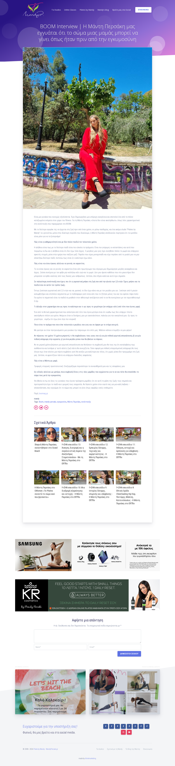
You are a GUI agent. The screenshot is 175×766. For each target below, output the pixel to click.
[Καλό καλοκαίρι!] (50, 691)
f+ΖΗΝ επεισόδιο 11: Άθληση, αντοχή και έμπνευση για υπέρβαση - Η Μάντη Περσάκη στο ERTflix (127, 451)
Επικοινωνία (147, 749)
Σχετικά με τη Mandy (114, 749)
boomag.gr (43, 393)
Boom (41, 402)
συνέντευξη (86, 402)
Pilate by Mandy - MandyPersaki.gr (46, 749)
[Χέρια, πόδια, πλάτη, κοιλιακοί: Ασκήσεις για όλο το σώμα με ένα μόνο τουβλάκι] (124, 691)
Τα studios (100, 749)
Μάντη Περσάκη (73, 402)
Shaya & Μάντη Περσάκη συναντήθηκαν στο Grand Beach (46, 447)
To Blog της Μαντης (133, 749)
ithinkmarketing (90, 758)
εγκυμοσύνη (61, 402)
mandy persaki (50, 402)
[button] (56, 9)
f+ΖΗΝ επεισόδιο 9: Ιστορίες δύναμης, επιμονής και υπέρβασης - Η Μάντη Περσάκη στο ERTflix (101, 494)
